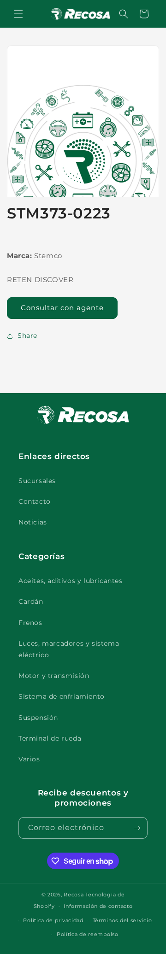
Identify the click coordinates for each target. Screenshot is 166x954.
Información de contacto (98, 906)
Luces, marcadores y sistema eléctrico (68, 649)
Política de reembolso (88, 934)
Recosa (74, 894)
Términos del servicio (122, 920)
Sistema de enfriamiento (61, 696)
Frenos (30, 622)
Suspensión (38, 717)
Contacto (34, 501)
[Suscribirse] (137, 828)
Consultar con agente (62, 307)
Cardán (30, 601)
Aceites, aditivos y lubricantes (70, 581)
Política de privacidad (53, 920)
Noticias (32, 522)
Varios (29, 759)
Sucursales (37, 481)
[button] (18, 14)
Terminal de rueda (49, 738)
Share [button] (27, 335)
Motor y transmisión (53, 675)
